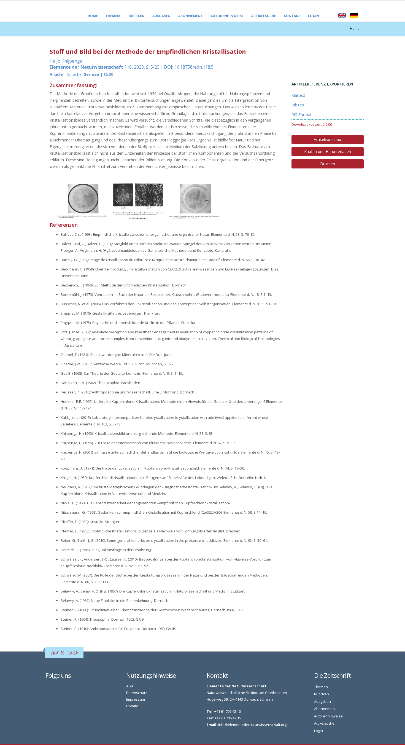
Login (313, 16)
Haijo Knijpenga (66, 61)
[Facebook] (48, 687)
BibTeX (297, 105)
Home (93, 16)
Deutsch (354, 15)
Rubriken (136, 16)
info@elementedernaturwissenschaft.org (252, 724)
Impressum (135, 699)
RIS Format (301, 114)
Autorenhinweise (227, 16)
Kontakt (292, 16)
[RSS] (54, 687)
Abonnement (190, 16)
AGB (129, 686)
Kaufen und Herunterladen (327, 151)
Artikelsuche (263, 16)
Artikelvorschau (327, 139)
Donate (132, 706)
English (342, 15)
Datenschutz (136, 692)
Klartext (298, 95)
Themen (113, 16)
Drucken (327, 163)
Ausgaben (161, 16)
